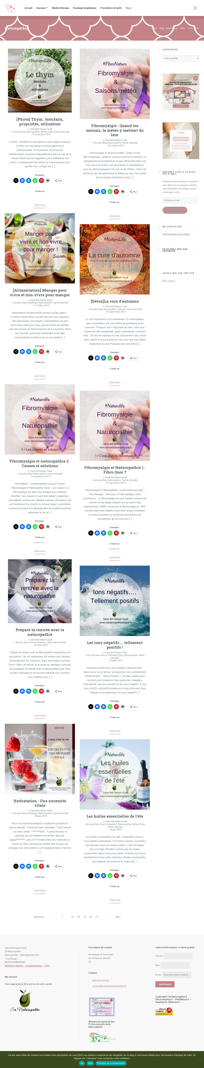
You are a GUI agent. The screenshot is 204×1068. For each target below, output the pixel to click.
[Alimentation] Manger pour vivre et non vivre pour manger (40, 292)
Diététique (32, 302)
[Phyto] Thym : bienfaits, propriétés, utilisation (39, 121)
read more (40, 205)
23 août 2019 (41, 645)
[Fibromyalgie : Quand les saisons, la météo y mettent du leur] (115, 84)
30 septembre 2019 (116, 311)
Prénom (159, 956)
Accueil (16, 131)
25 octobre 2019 (116, 145)
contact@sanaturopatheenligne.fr (109, 986)
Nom (157, 965)
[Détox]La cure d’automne (115, 301)
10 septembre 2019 (41, 476)
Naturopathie (33, 131)
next (118, 916)
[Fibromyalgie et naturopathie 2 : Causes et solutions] (40, 419)
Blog (23, 131)
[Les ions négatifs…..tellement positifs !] (115, 601)
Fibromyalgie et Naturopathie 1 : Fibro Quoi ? (114, 470)
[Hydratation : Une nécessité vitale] (40, 759)
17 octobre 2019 (41, 305)
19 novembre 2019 (41, 134)
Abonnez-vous (175, 210)
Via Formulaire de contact (176, 234)
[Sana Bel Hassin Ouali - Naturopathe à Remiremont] (11, 8)
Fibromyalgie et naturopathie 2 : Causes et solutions (39, 463)
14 (78, 916)
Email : (158, 975)
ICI (89, 961)
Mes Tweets (169, 280)
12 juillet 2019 (116, 660)
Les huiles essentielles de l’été (115, 816)
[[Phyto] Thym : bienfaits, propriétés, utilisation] (40, 81)
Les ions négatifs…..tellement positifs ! (115, 645)
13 (72, 916)
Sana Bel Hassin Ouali (41, 129)
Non (90, 1063)
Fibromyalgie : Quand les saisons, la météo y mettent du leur (115, 130)
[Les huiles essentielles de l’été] (115, 774)
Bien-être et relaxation (35, 642)
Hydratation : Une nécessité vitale (40, 803)
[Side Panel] (195, 8)
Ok (82, 1063)
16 (90, 916)
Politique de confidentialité (111, 1063)
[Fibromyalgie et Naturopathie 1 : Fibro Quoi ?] (115, 426)
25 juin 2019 (116, 829)
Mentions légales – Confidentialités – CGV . (28, 966)
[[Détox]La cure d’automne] (115, 259)
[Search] (186, 8)
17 (96, 916)
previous (39, 916)
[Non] (200, 1059)
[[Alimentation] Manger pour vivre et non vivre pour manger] (40, 248)
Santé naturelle (61, 131)
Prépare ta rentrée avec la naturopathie (40, 632)
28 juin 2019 (41, 816)
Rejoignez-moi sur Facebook (175, 250)
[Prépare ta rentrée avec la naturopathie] (40, 591)
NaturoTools (47, 131)
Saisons (122, 309)
